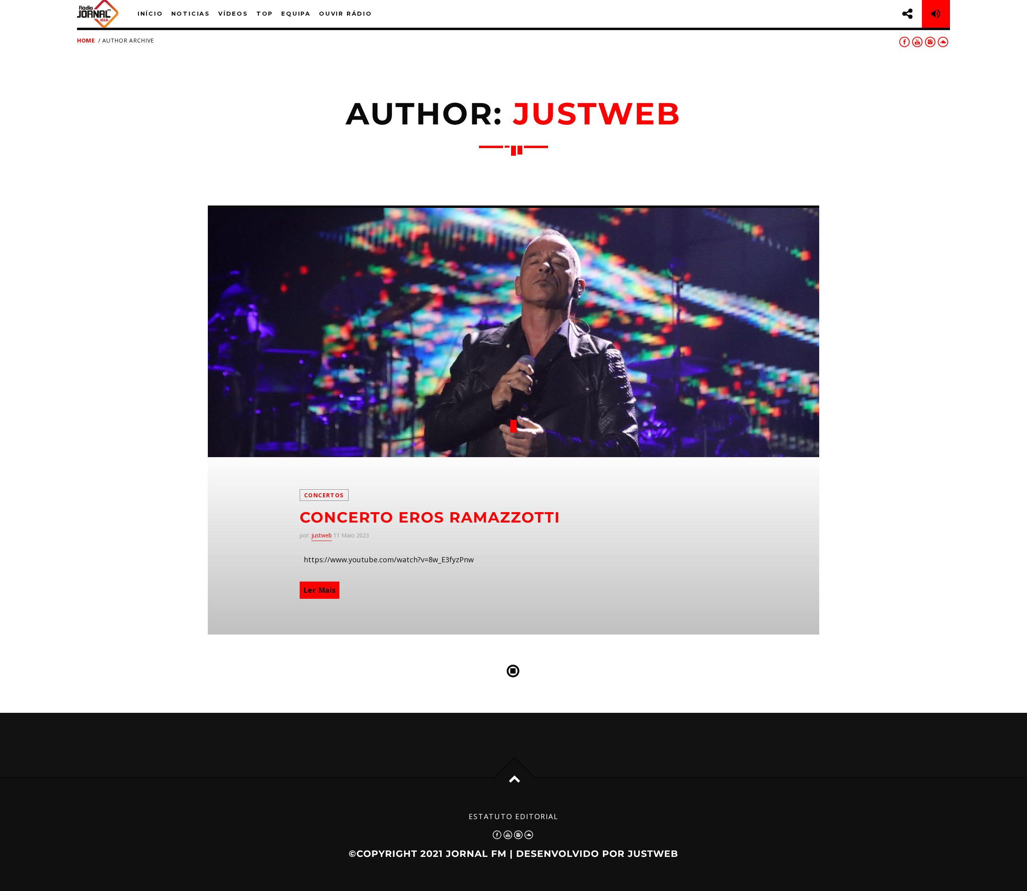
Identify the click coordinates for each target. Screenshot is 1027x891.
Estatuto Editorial (513, 816)
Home (86, 40)
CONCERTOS (324, 495)
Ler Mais (319, 590)
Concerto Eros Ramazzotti (430, 518)
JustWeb (653, 853)
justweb (597, 113)
